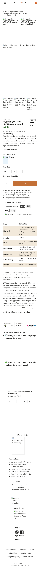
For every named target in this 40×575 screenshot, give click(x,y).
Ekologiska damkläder (15, 11)
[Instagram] (17, 532)
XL (25, 171)
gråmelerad (23, 224)
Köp (25, 183)
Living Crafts (6, 119)
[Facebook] (22, 532)
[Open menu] (5, 3)
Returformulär (25, 553)
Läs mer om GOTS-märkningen (23, 308)
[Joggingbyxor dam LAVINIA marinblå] (11, 160)
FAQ (32, 550)
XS (5, 171)
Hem (4, 11)
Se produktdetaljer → (11, 150)
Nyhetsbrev (19, 536)
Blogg (17, 540)
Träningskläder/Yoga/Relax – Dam (14, 14)
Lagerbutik (23, 550)
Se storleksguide (11, 176)
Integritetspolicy (13, 557)
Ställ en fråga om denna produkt (17, 312)
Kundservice (11, 550)
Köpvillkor (13, 553)
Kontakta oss (28, 557)
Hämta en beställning (20, 490)
